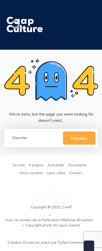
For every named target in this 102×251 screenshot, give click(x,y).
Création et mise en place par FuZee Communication (51, 242)
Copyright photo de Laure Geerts (52, 225)
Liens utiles (56, 172)
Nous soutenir (31, 172)
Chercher (79, 138)
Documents (77, 165)
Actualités (55, 165)
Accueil (19, 165)
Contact (75, 172)
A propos (36, 165)
